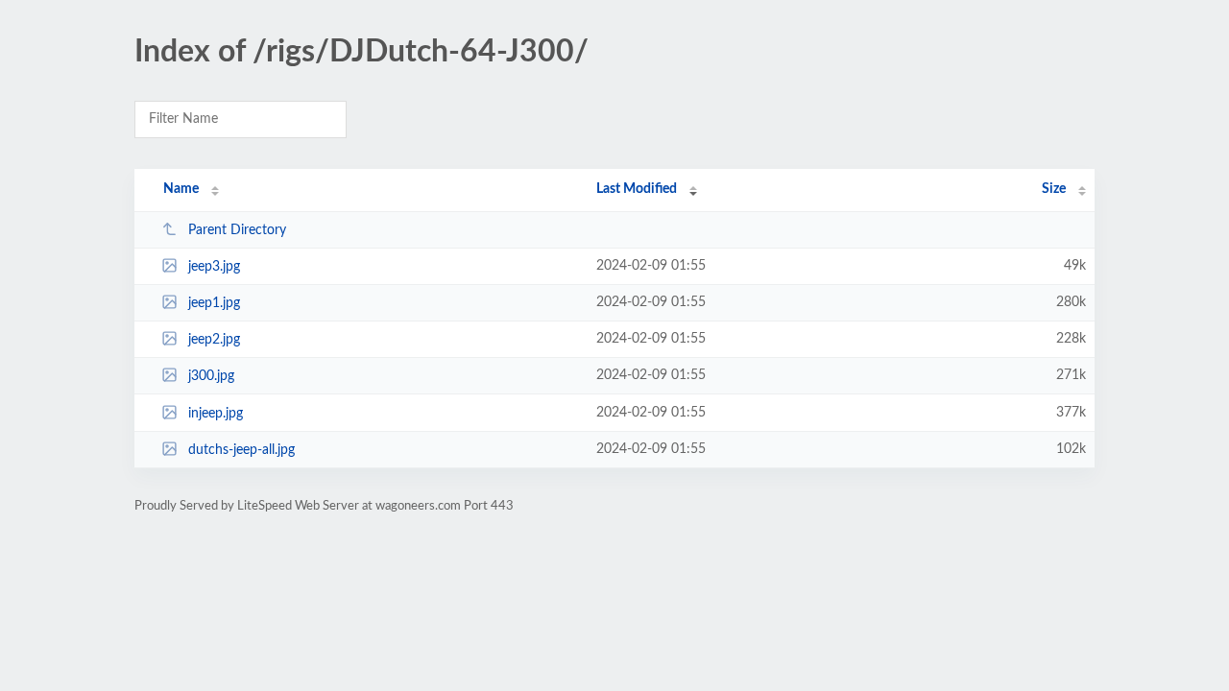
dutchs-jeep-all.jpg (241, 450)
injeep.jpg (215, 413)
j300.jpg (211, 376)
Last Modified (636, 189)
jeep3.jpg (214, 267)
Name (181, 189)
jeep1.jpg (214, 303)
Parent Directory (237, 230)
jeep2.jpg (214, 339)
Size (1054, 189)
